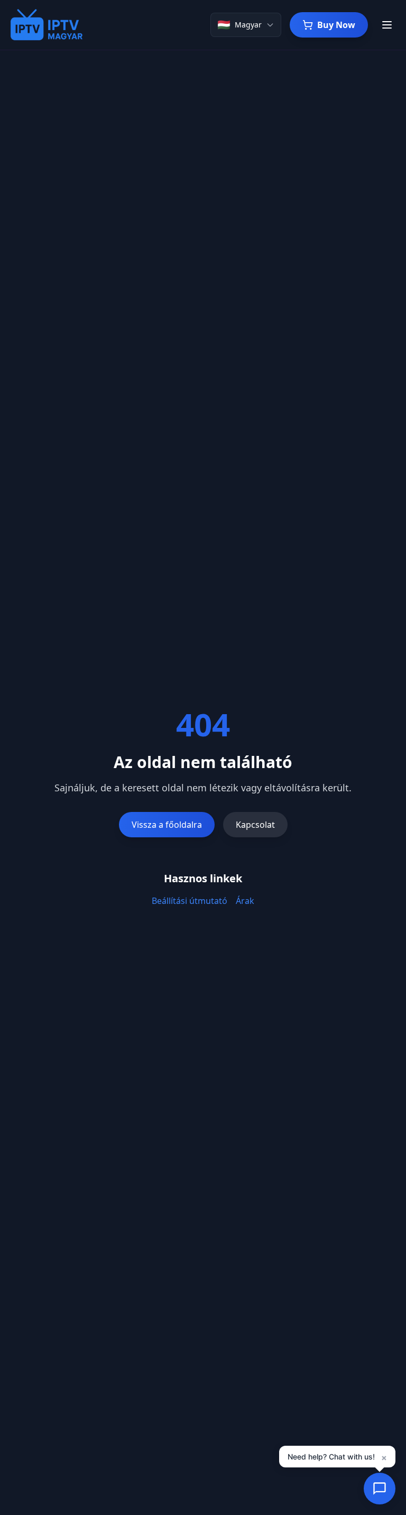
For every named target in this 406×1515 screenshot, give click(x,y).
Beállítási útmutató (189, 901)
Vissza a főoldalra (167, 824)
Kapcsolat (255, 824)
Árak (245, 901)
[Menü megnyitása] (387, 24)
